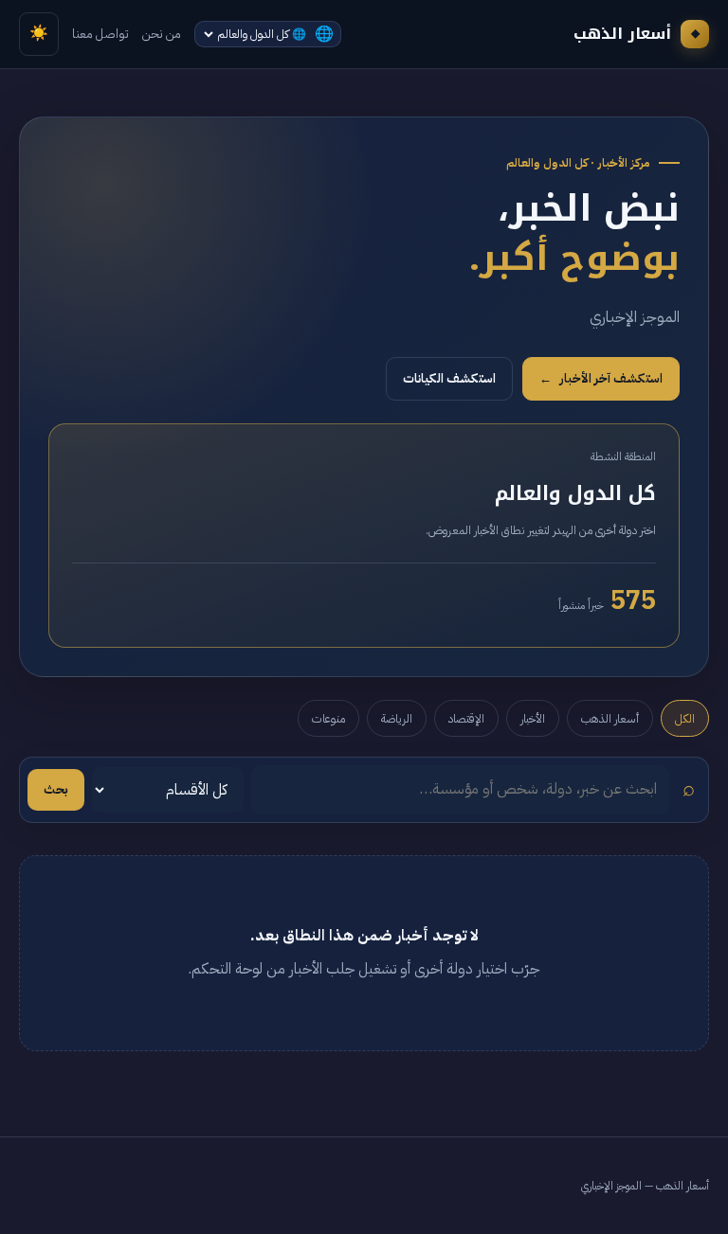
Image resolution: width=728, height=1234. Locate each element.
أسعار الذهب (610, 718)
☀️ (38, 33)
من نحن (161, 34)
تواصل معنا (100, 34)
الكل (685, 718)
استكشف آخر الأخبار (601, 378)
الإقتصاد (466, 718)
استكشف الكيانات (449, 378)
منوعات (328, 718)
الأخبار (532, 718)
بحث (56, 789)
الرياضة (396, 718)
